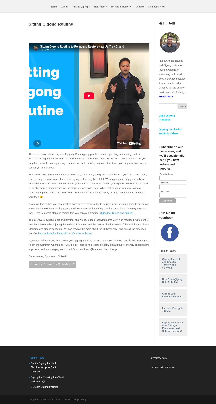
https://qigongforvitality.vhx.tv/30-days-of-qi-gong (64, 233)
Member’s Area (156, 7)
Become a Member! (121, 7)
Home (54, 7)
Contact (139, 7)
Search (182, 106)
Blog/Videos (100, 7)
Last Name (164, 191)
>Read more (166, 96)
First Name (164, 183)
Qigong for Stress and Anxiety (116, 213)
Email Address (166, 174)
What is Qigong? (81, 7)
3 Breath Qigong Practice (44, 387)
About (64, 7)
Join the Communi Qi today (50, 264)
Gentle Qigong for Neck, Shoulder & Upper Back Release (44, 367)
